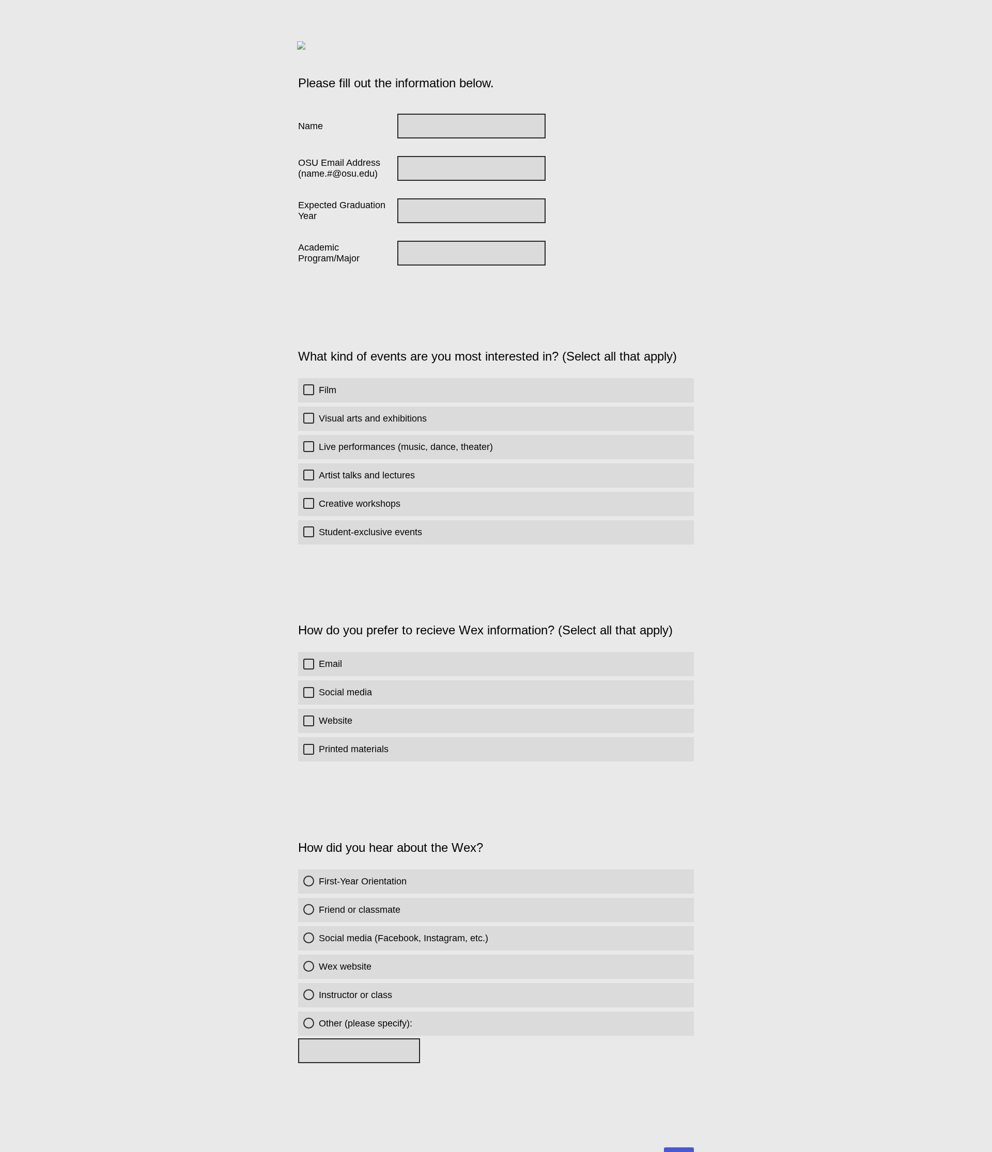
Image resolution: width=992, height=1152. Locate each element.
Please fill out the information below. (396, 83)
